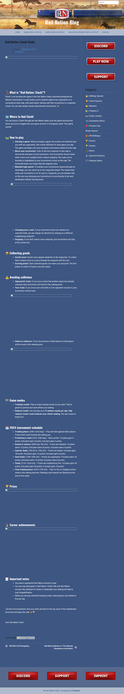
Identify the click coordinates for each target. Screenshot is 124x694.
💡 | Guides (21, 638)
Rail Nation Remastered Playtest (83, 32)
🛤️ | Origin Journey (93, 116)
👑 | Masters (91, 106)
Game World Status (32, 32)
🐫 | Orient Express (93, 101)
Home (17, 32)
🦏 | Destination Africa (95, 121)
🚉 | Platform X (92, 111)
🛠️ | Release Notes (93, 161)
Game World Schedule (55, 32)
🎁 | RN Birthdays (93, 136)
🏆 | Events (90, 141)
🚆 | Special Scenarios (95, 156)
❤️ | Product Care (93, 126)
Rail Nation (19, 52)
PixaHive (76, 691)
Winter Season (91, 131)
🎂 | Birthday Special (94, 96)
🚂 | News (30, 638)
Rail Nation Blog (62, 22)
